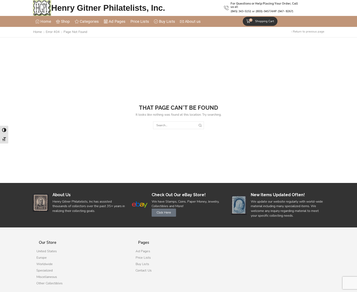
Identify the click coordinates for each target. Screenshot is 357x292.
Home (37, 32)
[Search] (200, 125)
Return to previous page (308, 32)
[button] (260, 21)
